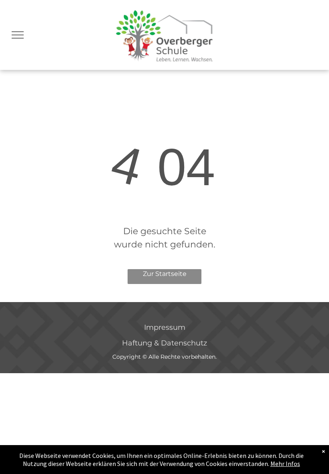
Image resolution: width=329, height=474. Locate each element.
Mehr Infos (285, 464)
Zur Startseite (165, 274)
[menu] (17, 35)
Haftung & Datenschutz (164, 343)
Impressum (164, 327)
